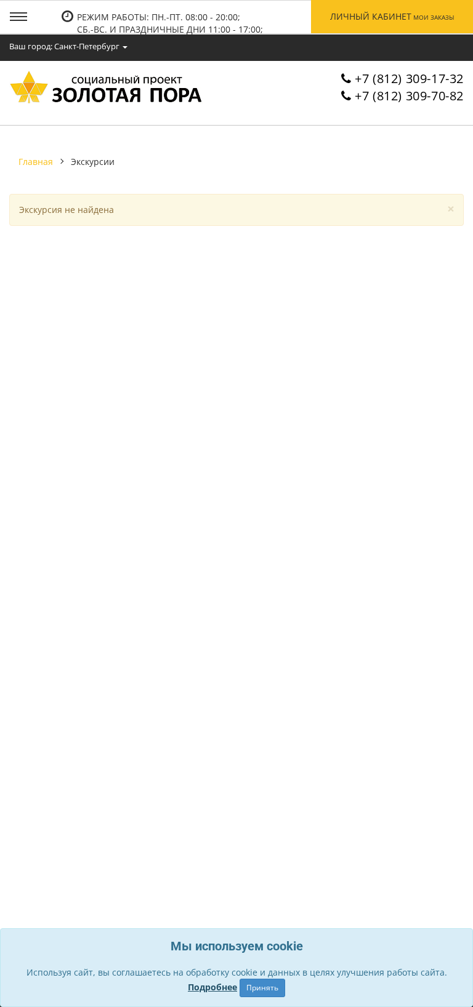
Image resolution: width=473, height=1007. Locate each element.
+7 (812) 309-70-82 (409, 95)
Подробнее (212, 987)
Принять (262, 987)
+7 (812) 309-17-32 (409, 78)
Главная (35, 161)
